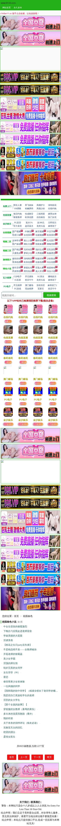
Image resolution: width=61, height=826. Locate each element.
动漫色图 (39, 262)
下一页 (37, 757)
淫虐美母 (8, 640)
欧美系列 (51, 235)
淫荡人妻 (39, 268)
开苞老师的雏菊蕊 (12, 654)
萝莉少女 (28, 253)
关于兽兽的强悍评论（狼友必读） (21, 723)
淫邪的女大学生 (11, 700)
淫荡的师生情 (10, 663)
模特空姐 (39, 240)
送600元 (8, 383)
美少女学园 (9, 658)
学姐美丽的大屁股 (12, 635)
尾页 (49, 757)
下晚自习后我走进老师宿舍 (17, 631)
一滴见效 (8, 362)
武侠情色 (16, 271)
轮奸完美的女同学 (12, 668)
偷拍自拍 (16, 259)
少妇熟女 (51, 259)
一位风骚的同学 (11, 686)
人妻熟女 (16, 253)
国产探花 (16, 244)
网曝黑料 (51, 244)
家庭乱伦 (28, 268)
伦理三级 (16, 235)
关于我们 (24, 802)
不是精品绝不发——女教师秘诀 (20, 649)
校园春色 (51, 268)
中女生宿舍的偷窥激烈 (15, 626)
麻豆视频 (39, 231)
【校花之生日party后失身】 (17, 645)
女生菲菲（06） (11, 672)
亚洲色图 (16, 262)
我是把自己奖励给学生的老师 (18, 695)
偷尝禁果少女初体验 (14, 681)
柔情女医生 (9, 736)
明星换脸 (39, 244)
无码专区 (28, 249)
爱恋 (5, 677)
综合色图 (51, 262)
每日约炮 (8, 341)
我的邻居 (8, 718)
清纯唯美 (28, 259)
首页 (16, 616)
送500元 (8, 403)
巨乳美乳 (51, 249)
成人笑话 (39, 271)
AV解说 (28, 231)
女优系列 (28, 235)
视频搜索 (51, 295)
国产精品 (16, 249)
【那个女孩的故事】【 (15, 704)
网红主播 (28, 244)
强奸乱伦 (39, 249)
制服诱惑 (51, 253)
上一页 (23, 757)
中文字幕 (51, 231)
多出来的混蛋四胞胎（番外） (18, 714)
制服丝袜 (39, 259)
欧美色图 (28, 262)
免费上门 (8, 321)
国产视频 (16, 231)
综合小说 (51, 271)
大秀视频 (39, 253)
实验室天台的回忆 (12, 727)
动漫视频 (39, 235)
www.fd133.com (8, 2)
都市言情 (16, 268)
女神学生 (16, 240)
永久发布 (18, 7)
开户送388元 (8, 424)
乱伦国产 (51, 240)
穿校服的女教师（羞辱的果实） (20, 709)
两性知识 (28, 271)
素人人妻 (28, 240)
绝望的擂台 (9, 732)
